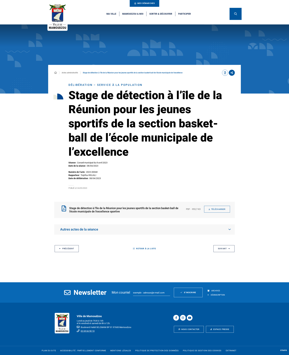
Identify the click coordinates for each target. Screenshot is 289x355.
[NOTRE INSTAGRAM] (183, 318)
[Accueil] (55, 73)
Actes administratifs (70, 73)
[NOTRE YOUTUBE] (190, 318)
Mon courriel (121, 292)
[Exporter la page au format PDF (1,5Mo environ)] (225, 73)
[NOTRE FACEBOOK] (176, 318)
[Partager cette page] (232, 73)
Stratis (283, 350)
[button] (236, 14)
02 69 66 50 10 (88, 331)
